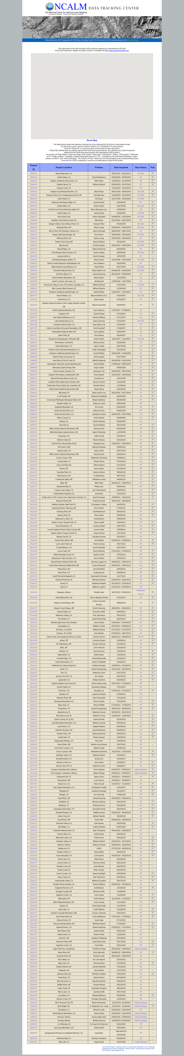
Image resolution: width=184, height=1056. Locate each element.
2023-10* (33, 999)
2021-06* (33, 931)
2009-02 (33, 393)
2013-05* (33, 598)
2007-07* (33, 317)
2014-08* (33, 648)
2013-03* (33, 587)
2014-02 (33, 626)
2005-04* (33, 206)
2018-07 (33, 813)
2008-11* (33, 378)
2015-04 (33, 680)
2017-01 (33, 755)
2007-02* (33, 296)
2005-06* (33, 213)
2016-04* (33, 730)
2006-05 (33, 274)
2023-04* (33, 978)
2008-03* (33, 350)
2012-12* (33, 569)
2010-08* (33, 458)
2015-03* (33, 676)
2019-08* (33, 866)
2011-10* (33, 530)
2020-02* (33, 891)
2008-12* (33, 382)
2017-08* (33, 780)
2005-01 (33, 195)
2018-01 (33, 795)
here (67, 161)
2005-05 (33, 210)
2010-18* (33, 490)
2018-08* (33, 816)
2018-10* (33, 823)
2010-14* (33, 479)
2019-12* (33, 881)
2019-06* (33, 859)
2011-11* (33, 533)
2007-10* (33, 328)
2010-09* (33, 461)
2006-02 (33, 263)
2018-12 (33, 831)
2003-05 (33, 188)
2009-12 (33, 429)
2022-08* (33, 963)
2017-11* (33, 791)
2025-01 (33, 1010)
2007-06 (33, 314)
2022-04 (33, 949)
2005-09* (33, 224)
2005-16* (33, 249)
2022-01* (33, 938)
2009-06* (33, 407)
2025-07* (33, 1033)
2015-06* (33, 687)
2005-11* (33, 231)
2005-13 (33, 238)
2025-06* (33, 1028)
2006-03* (33, 267)
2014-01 (33, 623)
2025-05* (33, 1024)
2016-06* (33, 737)
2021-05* (33, 927)
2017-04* (33, 766)
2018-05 (33, 805)
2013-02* (33, 583)
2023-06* (33, 985)
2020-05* (33, 902)
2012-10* (33, 562)
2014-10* (33, 655)
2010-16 (33, 483)
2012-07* (33, 555)
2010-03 (33, 444)
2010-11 (33, 469)
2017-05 (33, 770)
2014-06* (33, 640)
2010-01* (33, 436)
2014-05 (33, 637)
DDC (142, 174)
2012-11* (33, 565)
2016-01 (33, 719)
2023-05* (33, 981)
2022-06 (33, 956)
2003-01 (33, 174)
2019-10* (33, 874)
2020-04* (33, 899)
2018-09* (33, 820)
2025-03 (33, 1017)
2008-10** (34, 375)
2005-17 (33, 253)
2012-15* (33, 576)
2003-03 (33, 181)
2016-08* (33, 744)
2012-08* (33, 558)
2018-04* (33, 802)
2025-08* (33, 1038)
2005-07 (33, 217)
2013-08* (33, 612)
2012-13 (33, 573)
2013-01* (33, 580)
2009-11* (33, 425)
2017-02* (33, 759)
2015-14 (33, 716)
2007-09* (33, 325)
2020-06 (33, 906)
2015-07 (33, 691)
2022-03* (33, 945)
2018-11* (33, 827)
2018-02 (33, 798)
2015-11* (33, 705)
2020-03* (33, 895)
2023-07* (33, 988)
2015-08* (33, 694)
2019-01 (33, 841)
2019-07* (33, 863)
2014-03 (33, 630)
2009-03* (33, 396)
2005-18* (33, 256)
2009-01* (33, 389)
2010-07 (33, 454)
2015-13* (33, 712)
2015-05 (33, 683)
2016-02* (33, 723)
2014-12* (33, 662)
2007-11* (33, 332)
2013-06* (33, 603)
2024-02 (33, 1006)
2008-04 (33, 353)
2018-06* (33, 809)
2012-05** (34, 548)
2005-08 (33, 220)
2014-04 (33, 633)
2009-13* (33, 432)
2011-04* (33, 508)
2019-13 (33, 884)
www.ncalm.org (133, 40)
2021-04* (33, 924)
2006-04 (33, 271)
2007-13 (33, 339)
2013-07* (33, 608)
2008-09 (33, 371)
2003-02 (33, 177)
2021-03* (33, 920)
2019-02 (33, 845)
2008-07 (33, 364)
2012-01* (33, 537)
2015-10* (33, 701)
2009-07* (33, 411)
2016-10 (33, 752)
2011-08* (33, 522)
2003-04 (33, 184)
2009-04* (33, 400)
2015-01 (33, 669)
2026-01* (33, 1042)
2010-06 (33, 451)
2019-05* (33, 856)
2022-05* (33, 952)
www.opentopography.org (119, 51)
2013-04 (33, 592)
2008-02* (33, 346)
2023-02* (33, 970)
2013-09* (33, 615)
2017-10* (33, 787)
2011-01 (33, 497)
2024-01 (33, 1003)
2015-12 (33, 709)
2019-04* (33, 852)
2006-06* (33, 278)
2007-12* (33, 335)
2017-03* (33, 762)
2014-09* (33, 651)
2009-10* (33, 421)
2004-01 (33, 192)
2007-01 (33, 292)
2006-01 (33, 260)
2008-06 (33, 360)
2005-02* (33, 199)
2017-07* (33, 777)
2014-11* (33, 658)
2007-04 (33, 305)
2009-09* (33, 418)
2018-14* (33, 838)
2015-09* (33, 698)
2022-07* (33, 960)
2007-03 (33, 299)
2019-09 (33, 870)
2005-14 (33, 242)
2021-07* (33, 935)
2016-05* (33, 734)
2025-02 (33, 1013)
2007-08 (33, 321)
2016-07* (33, 741)
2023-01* (33, 967)
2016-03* (33, 727)
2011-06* (33, 515)
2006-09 (33, 285)
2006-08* (33, 281)
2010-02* (33, 440)
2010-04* (33, 447)
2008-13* (33, 386)
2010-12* (33, 472)
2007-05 (33, 310)
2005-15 (33, 245)
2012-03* (33, 544)
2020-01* (33, 888)
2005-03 (33, 202)
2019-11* (33, 877)
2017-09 (33, 784)
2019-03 (33, 848)
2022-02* (33, 942)
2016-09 (33, 748)
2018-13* (33, 834)
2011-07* (33, 519)
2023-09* (33, 995)
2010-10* (33, 465)
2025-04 (33, 1021)
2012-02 (33, 540)
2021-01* (33, 913)
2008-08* (33, 368)
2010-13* (33, 476)
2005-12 (33, 235)
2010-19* (33, 494)
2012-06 (33, 551)
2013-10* (33, 619)
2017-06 (33, 773)
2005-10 (33, 227)
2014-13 (33, 666)
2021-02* (33, 917)
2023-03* (33, 974)
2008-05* (33, 357)
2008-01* (33, 343)
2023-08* (33, 992)
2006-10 (33, 288)
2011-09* (33, 526)
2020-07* (33, 909)
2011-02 (33, 501)
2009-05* (33, 403)
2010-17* (33, 487)
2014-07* (33, 644)
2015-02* (33, 673)
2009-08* (33, 414)
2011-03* (33, 504)
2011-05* (33, 512)
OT (138, 174)
